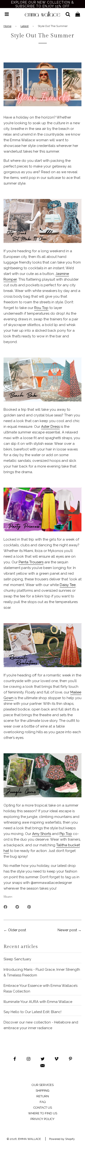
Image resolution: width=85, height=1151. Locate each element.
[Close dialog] (82, 511)
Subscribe (42, 615)
